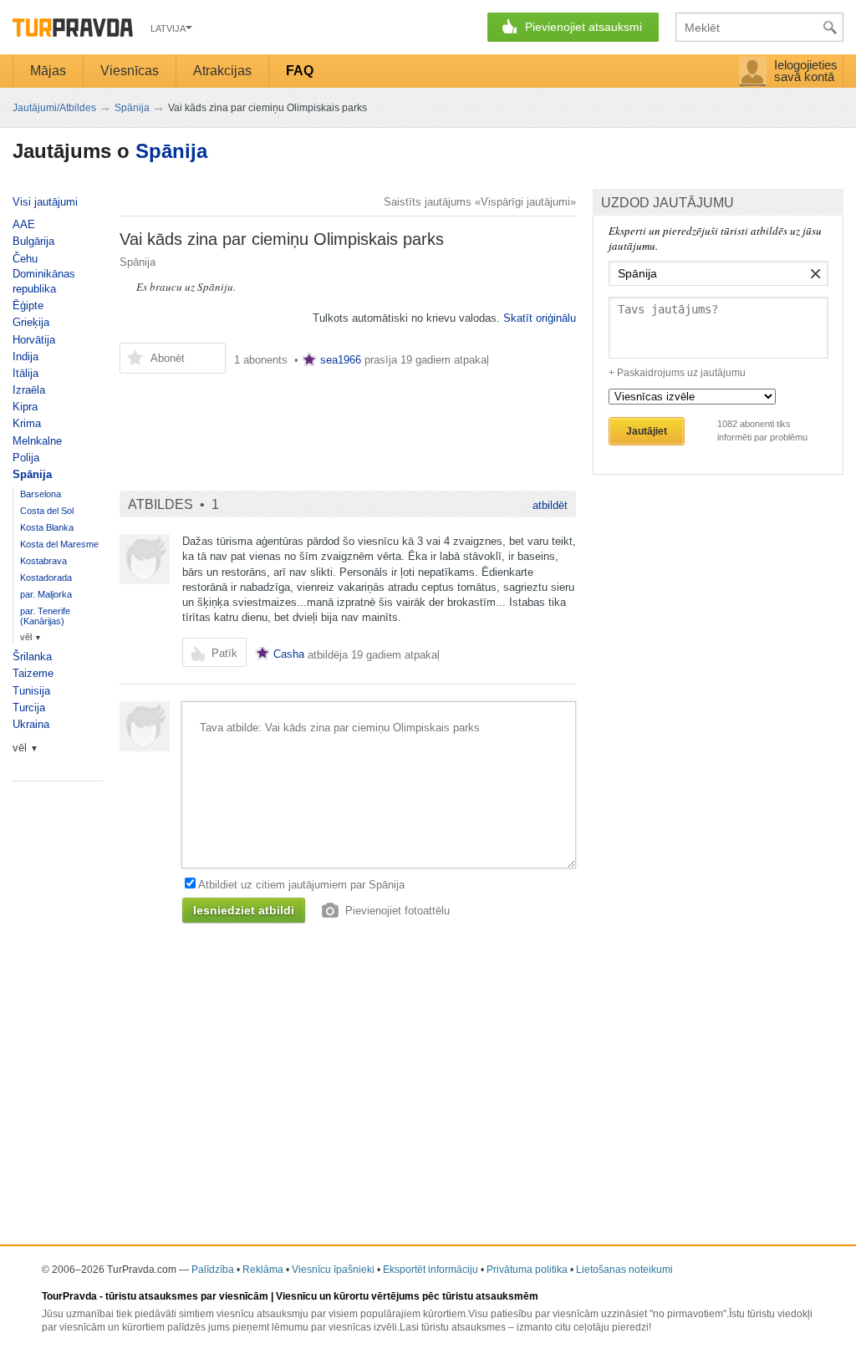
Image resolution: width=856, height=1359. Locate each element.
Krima (27, 423)
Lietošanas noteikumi (624, 1269)
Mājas (48, 71)
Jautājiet (646, 431)
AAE (24, 224)
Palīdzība (212, 1269)
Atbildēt (550, 505)
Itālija (25, 373)
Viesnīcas (129, 71)
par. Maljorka (46, 594)
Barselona (40, 494)
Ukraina (31, 724)
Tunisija (31, 691)
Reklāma (262, 1269)
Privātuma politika (527, 1269)
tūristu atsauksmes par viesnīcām (186, 1296)
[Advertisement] (348, 424)
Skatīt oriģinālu (539, 318)
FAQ (299, 71)
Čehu (25, 258)
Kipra (25, 406)
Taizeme (33, 673)
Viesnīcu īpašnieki (333, 1269)
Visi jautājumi (45, 202)
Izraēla (29, 390)
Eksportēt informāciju (430, 1269)
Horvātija (34, 339)
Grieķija (31, 322)
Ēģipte (28, 305)
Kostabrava (43, 561)
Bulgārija (33, 241)
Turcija (29, 707)
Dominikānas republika (44, 281)
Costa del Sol (47, 511)
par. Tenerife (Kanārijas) (45, 616)
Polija (26, 457)
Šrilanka (32, 656)
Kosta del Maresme (59, 544)
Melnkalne (37, 441)
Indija (25, 356)
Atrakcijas (222, 71)
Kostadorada (46, 578)
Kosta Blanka (47, 527)
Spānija (171, 151)
